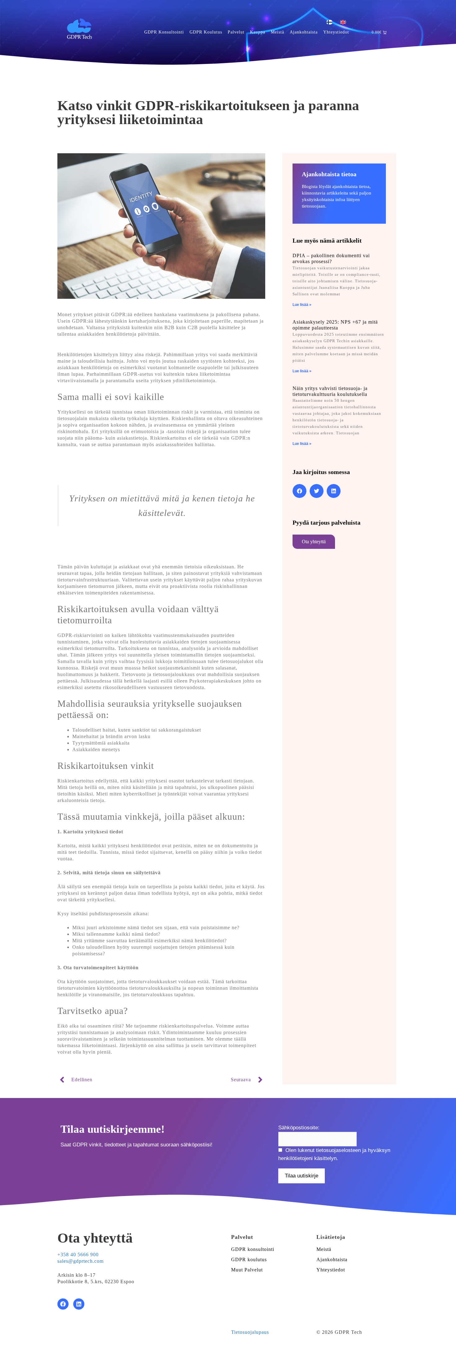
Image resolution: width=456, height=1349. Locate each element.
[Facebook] (63, 1304)
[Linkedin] (78, 1304)
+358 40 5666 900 (78, 1254)
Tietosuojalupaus (250, 1332)
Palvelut (236, 32)
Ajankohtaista (304, 32)
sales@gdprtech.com (80, 1261)
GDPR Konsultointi (164, 32)
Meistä (277, 32)
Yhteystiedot (336, 32)
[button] (299, 491)
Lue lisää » (302, 305)
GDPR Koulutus (206, 32)
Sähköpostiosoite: (299, 1128)
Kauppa (257, 32)
